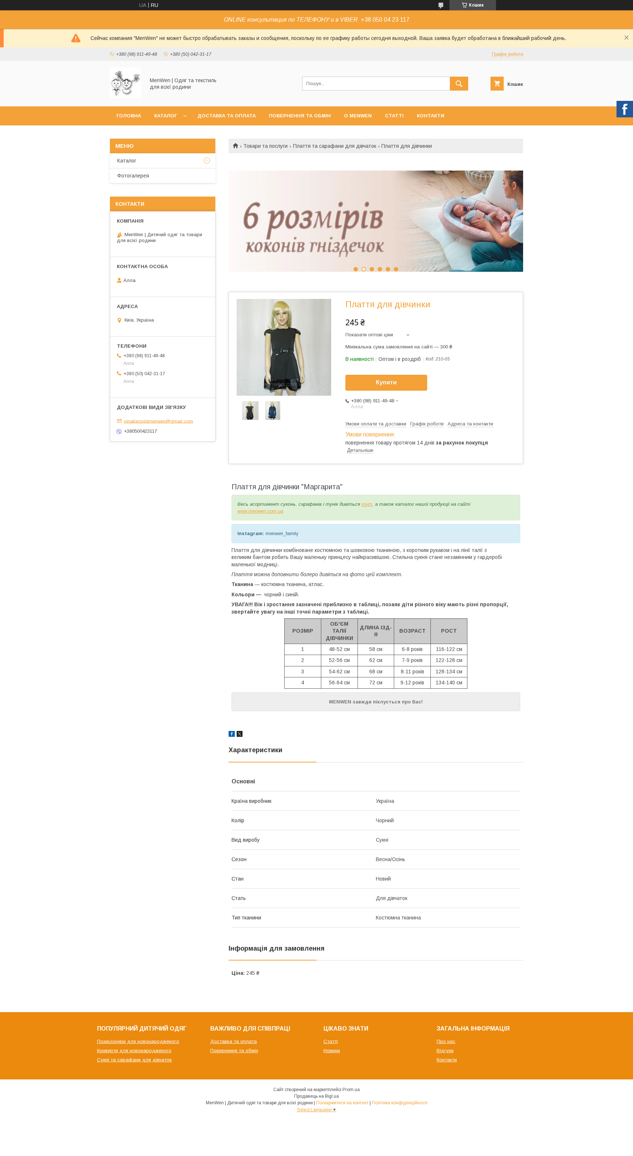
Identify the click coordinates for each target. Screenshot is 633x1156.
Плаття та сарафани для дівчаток (334, 146)
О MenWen (358, 115)
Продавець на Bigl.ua (316, 1096)
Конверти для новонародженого (134, 1050)
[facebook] (232, 735)
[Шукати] (459, 84)
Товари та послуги (265, 146)
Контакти (430, 115)
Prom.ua (351, 1089)
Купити (386, 382)
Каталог (165, 115)
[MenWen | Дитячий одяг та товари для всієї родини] (125, 97)
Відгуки (445, 1050)
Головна (128, 115)
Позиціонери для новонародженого (138, 1041)
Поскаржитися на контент (342, 1102)
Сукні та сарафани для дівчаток (134, 1059)
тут (367, 504)
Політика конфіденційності (399, 1102)
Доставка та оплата (226, 115)
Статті (394, 115)
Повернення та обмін (300, 115)
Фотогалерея (133, 176)
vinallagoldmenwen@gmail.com (158, 421)
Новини (331, 1050)
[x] (240, 735)
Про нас (446, 1041)
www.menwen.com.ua (260, 511)
